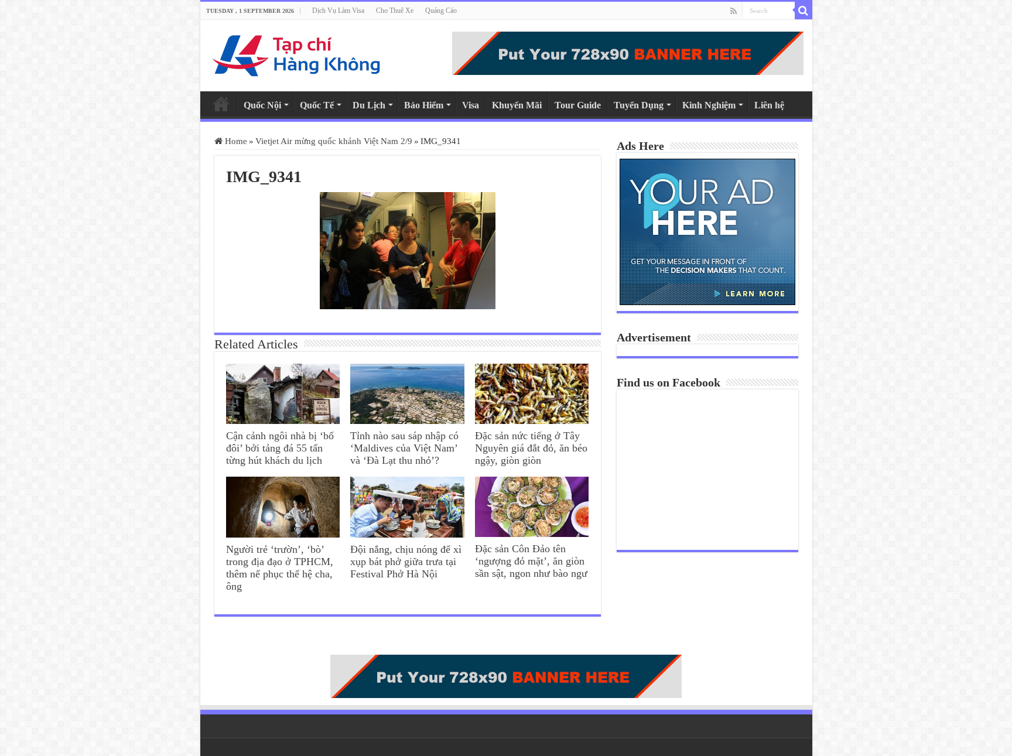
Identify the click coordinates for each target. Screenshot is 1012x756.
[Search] (803, 10)
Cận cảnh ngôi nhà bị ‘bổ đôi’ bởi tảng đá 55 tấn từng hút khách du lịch (280, 448)
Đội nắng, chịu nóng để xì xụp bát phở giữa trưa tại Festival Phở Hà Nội (405, 561)
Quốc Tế (317, 105)
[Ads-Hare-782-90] (628, 53)
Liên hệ (769, 105)
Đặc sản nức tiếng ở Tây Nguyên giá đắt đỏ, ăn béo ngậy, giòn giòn (531, 448)
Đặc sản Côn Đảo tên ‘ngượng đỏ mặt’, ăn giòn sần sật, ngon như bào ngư (531, 561)
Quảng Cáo (441, 10)
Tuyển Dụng (639, 105)
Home (221, 103)
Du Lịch (369, 105)
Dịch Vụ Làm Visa (338, 10)
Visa (470, 105)
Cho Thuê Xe (394, 10)
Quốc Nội (262, 105)
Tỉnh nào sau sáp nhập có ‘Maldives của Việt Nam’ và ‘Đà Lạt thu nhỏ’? (404, 448)
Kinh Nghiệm (709, 105)
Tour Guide (578, 105)
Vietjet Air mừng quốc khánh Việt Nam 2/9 (333, 141)
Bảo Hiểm (423, 105)
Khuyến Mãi (517, 105)
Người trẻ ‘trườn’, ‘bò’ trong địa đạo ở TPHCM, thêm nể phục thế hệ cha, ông (279, 567)
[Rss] (733, 11)
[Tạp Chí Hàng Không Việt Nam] (297, 56)
